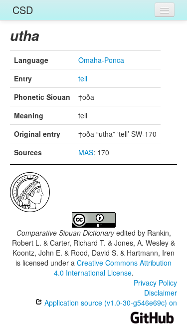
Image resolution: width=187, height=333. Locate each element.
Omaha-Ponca (101, 60)
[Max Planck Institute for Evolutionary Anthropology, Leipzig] (30, 191)
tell (82, 78)
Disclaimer (160, 293)
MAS (85, 152)
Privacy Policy (155, 283)
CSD (22, 9)
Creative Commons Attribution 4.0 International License (113, 268)
